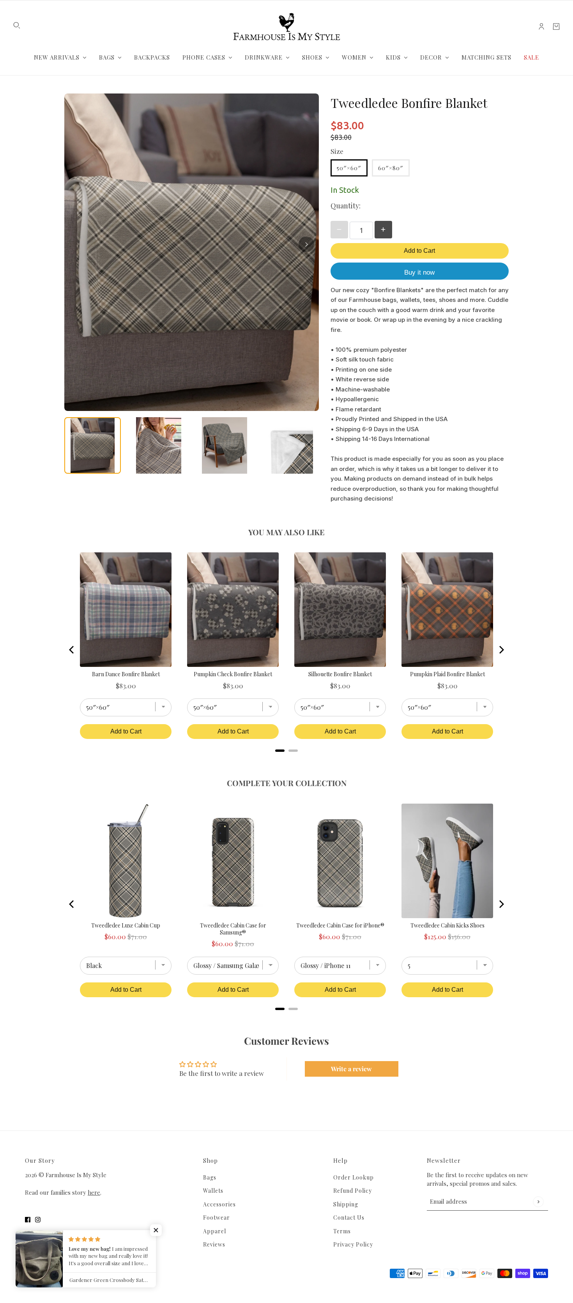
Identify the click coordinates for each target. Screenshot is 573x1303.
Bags (209, 1177)
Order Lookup (353, 1177)
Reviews (214, 1244)
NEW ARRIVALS (57, 57)
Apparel (214, 1231)
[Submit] (538, 1201)
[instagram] (38, 1219)
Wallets (213, 1190)
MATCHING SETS (486, 57)
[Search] (16, 25)
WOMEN (354, 57)
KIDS (393, 57)
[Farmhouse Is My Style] (286, 26)
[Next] (306, 244)
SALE (531, 57)
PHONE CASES (203, 57)
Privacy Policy (353, 1244)
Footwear (216, 1217)
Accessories (219, 1204)
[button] (156, 1230)
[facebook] (28, 1219)
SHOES (312, 57)
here (94, 1192)
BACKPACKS (152, 57)
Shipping (345, 1204)
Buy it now (419, 272)
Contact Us (348, 1217)
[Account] (541, 26)
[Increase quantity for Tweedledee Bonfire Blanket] (383, 229)
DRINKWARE (264, 57)
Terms (342, 1231)
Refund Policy (352, 1190)
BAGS (107, 57)
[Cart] (556, 26)
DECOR (431, 57)
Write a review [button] (351, 1069)
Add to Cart (419, 250)
